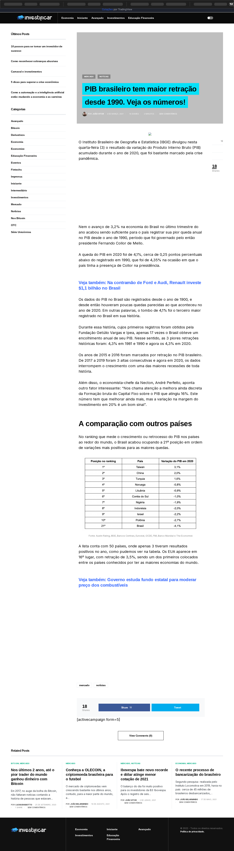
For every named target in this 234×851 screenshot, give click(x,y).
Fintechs (16, 169)
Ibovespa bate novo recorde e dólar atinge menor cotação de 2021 (144, 774)
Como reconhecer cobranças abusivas (34, 61)
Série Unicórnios (21, 232)
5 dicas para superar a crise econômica (34, 82)
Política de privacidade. (192, 831)
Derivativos (18, 134)
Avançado (17, 121)
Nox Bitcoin (18, 218)
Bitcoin (15, 128)
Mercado (89, 76)
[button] (12, 18)
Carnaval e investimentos (26, 71)
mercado (84, 685)
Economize (17, 148)
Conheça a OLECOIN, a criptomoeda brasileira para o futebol (89, 774)
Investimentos (19, 197)
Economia (17, 141)
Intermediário (19, 190)
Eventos (16, 162)
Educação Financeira (24, 155)
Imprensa (16, 176)
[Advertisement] (141, 192)
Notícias (104, 76)
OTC (13, 225)
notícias (101, 685)
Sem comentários (168, 114)
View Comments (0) (140, 735)
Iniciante (16, 183)
